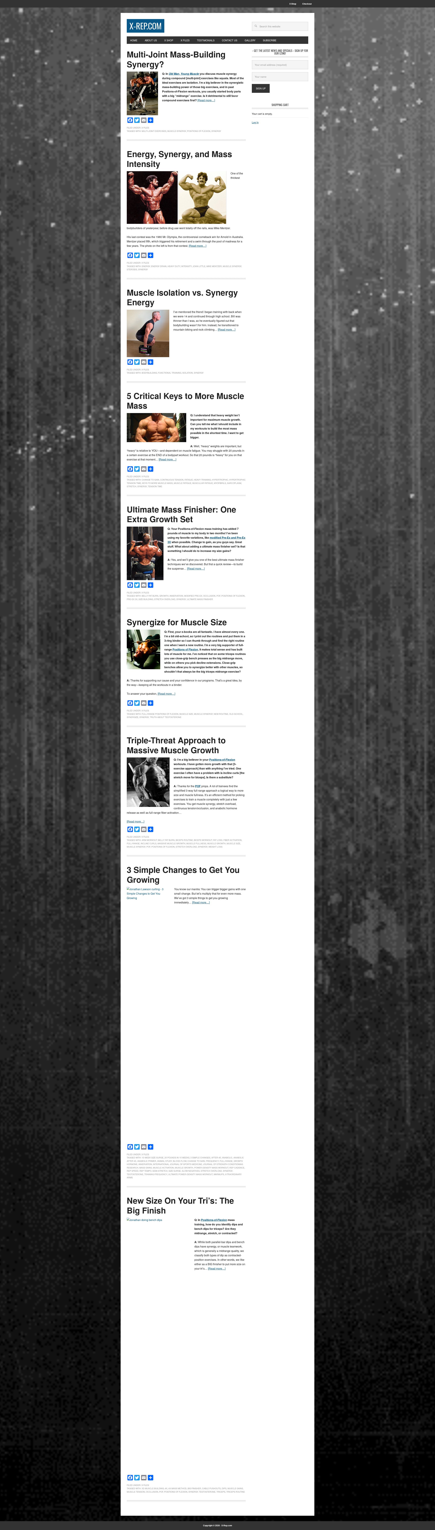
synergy (216, 131)
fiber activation (232, 840)
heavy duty (174, 266)
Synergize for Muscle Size (177, 622)
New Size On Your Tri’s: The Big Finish (180, 1205)
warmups (219, 1174)
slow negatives (191, 1170)
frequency (212, 1160)
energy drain (159, 266)
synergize (132, 717)
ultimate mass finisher (200, 599)
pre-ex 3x (132, 599)
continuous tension (172, 479)
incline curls (148, 843)
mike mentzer (214, 266)
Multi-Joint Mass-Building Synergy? (176, 59)
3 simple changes (200, 1157)
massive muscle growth (171, 843)
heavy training (202, 479)
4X (166, 1488)
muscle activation (163, 1167)
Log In (255, 122)
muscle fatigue (182, 483)
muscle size (186, 713)
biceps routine (184, 840)
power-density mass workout (211, 1167)
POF (218, 595)
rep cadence (236, 1167)
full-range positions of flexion (160, 713)
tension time (155, 486)
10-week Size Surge (152, 1157)
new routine (221, 713)
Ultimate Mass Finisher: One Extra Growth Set (181, 514)
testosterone (135, 1174)
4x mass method (177, 1488)
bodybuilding (149, 372)
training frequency (155, 1174)
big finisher (194, 1488)
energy (146, 266)
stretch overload (164, 599)
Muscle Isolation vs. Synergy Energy (182, 297)
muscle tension (136, 1491)
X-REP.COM (145, 26)
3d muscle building (153, 1488)
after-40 (216, 1157)
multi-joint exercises (154, 131)
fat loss (217, 840)
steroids (132, 269)
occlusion (209, 595)
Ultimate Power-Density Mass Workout (190, 1174)
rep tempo (145, 1170)
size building (145, 599)
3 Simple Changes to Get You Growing (183, 874)
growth (164, 595)
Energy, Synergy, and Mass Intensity (179, 158)
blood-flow (179, 1160)
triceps (220, 1491)
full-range (133, 843)
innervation (176, 595)
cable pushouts (211, 1488)
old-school (236, 713)
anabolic (227, 1157)
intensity (186, 266)
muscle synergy (176, 131)
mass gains (145, 1167)
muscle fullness (196, 843)
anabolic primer (146, 1160)
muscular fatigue (202, 483)
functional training (169, 372)
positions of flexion (198, 131)
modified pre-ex (193, 595)
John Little (199, 266)
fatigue (189, 479)
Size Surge (175, 1170)
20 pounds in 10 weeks (176, 1157)
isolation (187, 372)
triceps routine (235, 1491)
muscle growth (216, 843)
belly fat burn (150, 595)
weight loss (215, 846)
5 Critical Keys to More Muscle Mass (185, 400)
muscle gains (235, 1488)
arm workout (149, 840)
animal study (164, 1160)
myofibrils (220, 483)
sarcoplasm (234, 483)
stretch (131, 486)
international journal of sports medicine (177, 1164)
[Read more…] (206, 100)
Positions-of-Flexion (222, 760)
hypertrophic (220, 479)
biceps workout (203, 840)
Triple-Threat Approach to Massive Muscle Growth (176, 745)
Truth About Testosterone (165, 717)
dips (224, 1488)
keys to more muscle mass (157, 483)
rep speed (132, 1170)
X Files (145, 127)
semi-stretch (160, 1170)
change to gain (150, 479)
